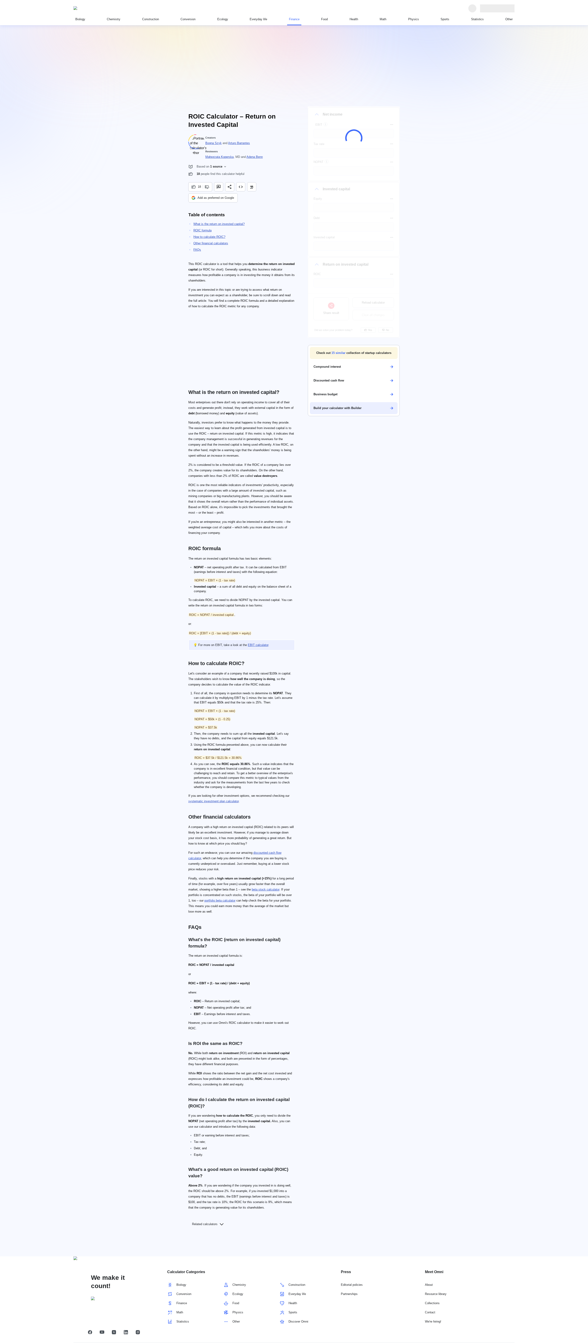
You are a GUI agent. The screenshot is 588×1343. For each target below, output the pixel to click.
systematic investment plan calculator (213, 801)
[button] (354, 353)
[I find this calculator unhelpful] (207, 186)
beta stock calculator (265, 889)
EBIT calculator (258, 645)
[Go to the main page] (95, 8)
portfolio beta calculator (219, 900)
